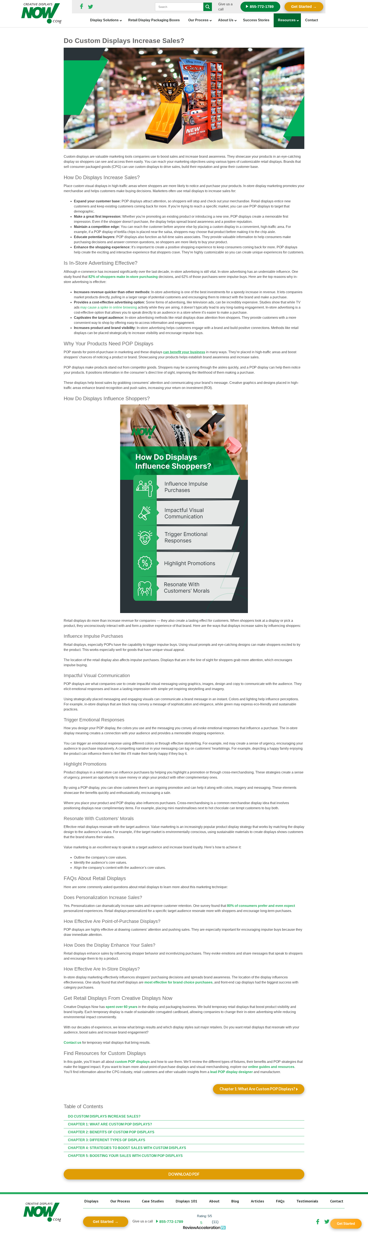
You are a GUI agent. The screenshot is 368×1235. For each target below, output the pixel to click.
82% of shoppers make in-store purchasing (123, 277)
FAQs (280, 1201)
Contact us (72, 1042)
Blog (235, 1201)
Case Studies (153, 1201)
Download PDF (184, 1174)
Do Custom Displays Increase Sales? (104, 1116)
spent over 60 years (121, 1007)
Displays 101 (186, 1201)
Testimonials (307, 1201)
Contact (336, 1201)
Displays (91, 1201)
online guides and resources (271, 1067)
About (214, 1201)
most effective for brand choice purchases (178, 982)
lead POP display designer (231, 1072)
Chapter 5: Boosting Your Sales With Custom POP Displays (125, 1156)
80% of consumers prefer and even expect (261, 906)
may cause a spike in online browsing (108, 307)
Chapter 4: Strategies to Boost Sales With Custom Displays (127, 1148)
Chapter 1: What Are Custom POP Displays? (257, 1088)
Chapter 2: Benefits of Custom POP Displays (111, 1132)
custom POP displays (132, 1061)
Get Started (301, 6)
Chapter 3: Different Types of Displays (107, 1140)
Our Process (120, 1201)
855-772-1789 (261, 6)
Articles (257, 1201)
